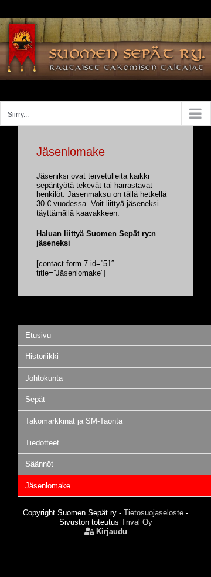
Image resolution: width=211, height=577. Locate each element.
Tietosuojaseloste (153, 512)
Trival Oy (136, 522)
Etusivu (38, 335)
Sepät (35, 399)
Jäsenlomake (47, 485)
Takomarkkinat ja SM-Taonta (73, 421)
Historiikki (42, 356)
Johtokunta (44, 378)
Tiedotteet (42, 442)
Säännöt (39, 463)
